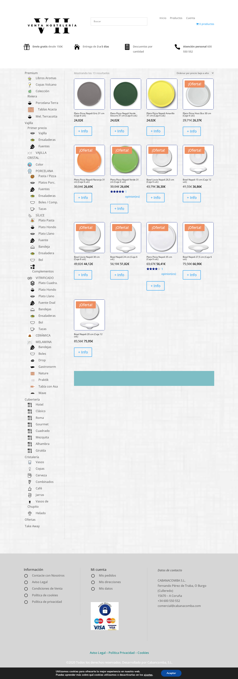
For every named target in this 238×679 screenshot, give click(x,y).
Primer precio (37, 128)
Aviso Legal (98, 653)
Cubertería (32, 399)
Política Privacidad (122, 653)
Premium (31, 73)
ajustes (148, 675)
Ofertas (30, 520)
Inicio (163, 18)
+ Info (83, 131)
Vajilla (29, 123)
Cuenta (190, 18)
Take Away (32, 526)
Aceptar (171, 673)
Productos (176, 18)
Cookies (143, 653)
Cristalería (32, 457)
